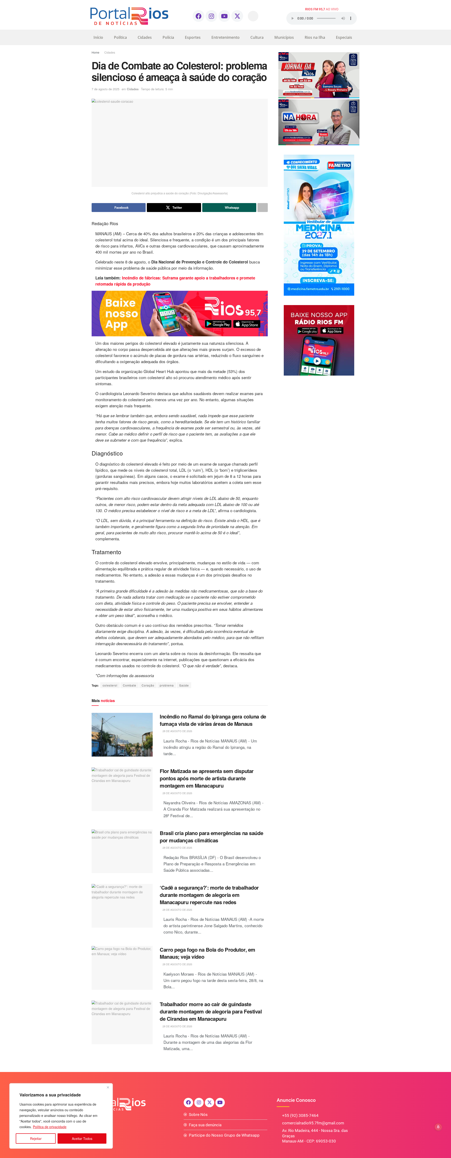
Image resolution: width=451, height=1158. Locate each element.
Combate (129, 685)
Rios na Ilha (315, 37)
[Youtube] (224, 16)
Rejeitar (36, 1138)
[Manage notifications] (438, 1127)
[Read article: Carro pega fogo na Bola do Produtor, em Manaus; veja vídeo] (122, 968)
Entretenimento (225, 37)
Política (120, 37)
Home (95, 52)
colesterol (110, 685)
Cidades (145, 37)
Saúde (184, 685)
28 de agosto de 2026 (177, 731)
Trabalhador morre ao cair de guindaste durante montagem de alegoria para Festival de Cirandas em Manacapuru (211, 1011)
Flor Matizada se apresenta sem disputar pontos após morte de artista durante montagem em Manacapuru (207, 778)
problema (167, 685)
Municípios (284, 37)
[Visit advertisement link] (180, 313)
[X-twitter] (237, 16)
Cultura (257, 37)
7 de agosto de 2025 (105, 89)
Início (98, 37)
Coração (148, 685)
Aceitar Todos (82, 1138)
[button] (253, 16)
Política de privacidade (49, 1126)
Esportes (193, 37)
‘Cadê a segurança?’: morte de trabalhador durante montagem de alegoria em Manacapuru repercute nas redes (209, 895)
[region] (61, 1116)
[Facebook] (198, 16)
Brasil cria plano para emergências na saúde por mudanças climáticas (211, 836)
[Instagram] (211, 16)
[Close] (108, 1087)
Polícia (168, 37)
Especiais (344, 37)
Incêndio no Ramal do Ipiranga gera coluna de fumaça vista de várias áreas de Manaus (213, 720)
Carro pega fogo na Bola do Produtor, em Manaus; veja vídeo (207, 953)
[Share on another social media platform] (262, 207)
